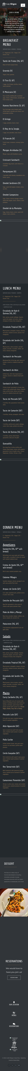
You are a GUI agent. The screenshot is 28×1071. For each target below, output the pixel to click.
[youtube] (19, 1033)
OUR (10, 973)
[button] (1, 250)
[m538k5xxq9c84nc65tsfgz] (14, 1006)
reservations (14, 994)
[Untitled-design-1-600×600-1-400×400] (14, 1018)
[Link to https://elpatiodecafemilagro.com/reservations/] (14, 970)
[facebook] (9, 1033)
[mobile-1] (9, 1)
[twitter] (12, 1033)
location (15, 973)
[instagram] (15, 1033)
